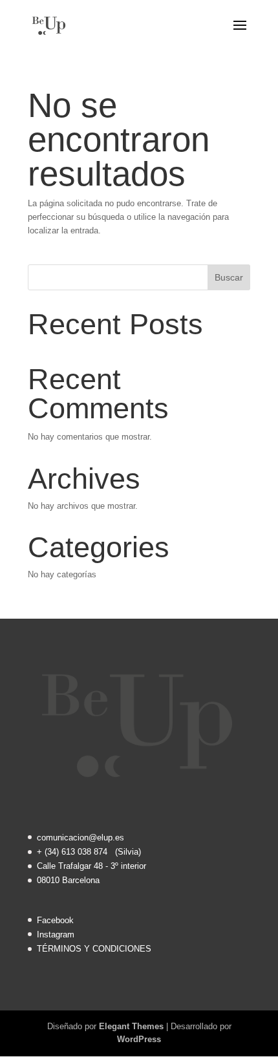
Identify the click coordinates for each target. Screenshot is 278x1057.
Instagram (55, 934)
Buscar (229, 277)
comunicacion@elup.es (80, 837)
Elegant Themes (131, 1026)
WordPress (139, 1039)
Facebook (55, 920)
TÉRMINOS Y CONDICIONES (94, 949)
